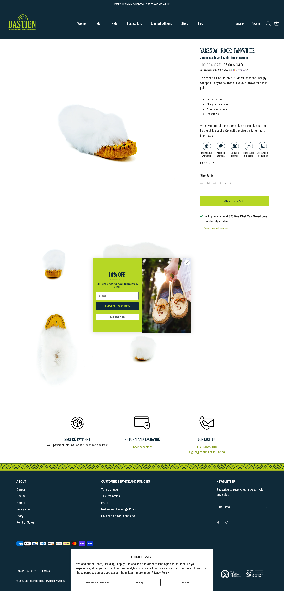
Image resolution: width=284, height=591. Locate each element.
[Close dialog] (187, 263)
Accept (140, 582)
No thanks (117, 317)
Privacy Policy (160, 572)
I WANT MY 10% (117, 306)
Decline (184, 582)
